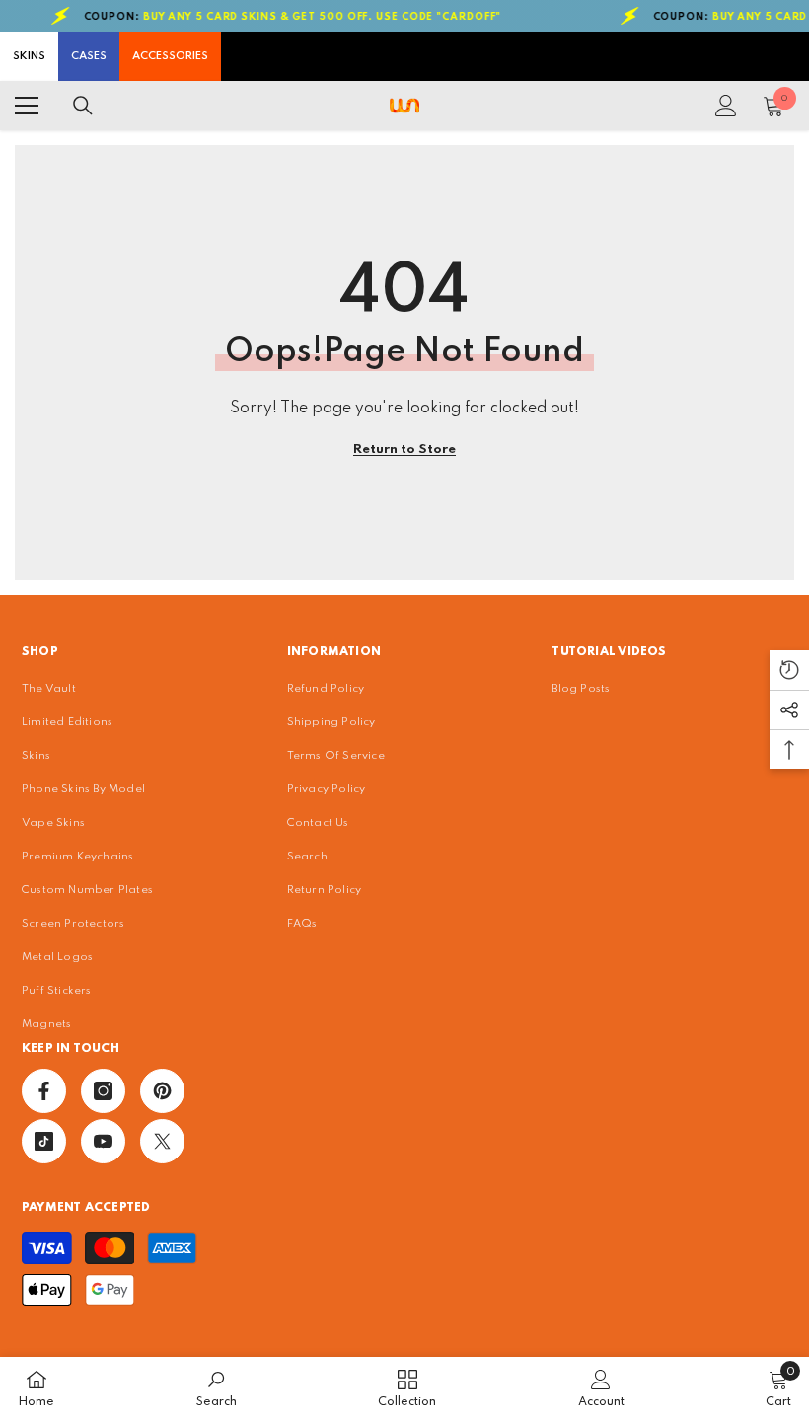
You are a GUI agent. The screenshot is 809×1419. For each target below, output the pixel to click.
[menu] (26, 105)
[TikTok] (44, 1141)
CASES (89, 56)
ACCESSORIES (170, 56)
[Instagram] (103, 1091)
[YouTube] (103, 1141)
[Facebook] (44, 1091)
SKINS (29, 56)
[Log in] (726, 105)
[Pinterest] (162, 1091)
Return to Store (404, 449)
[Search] (83, 105)
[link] (216, 1388)
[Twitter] (162, 1141)
